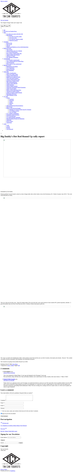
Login (4, 124)
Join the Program (10, 62)
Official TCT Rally (10, 56)
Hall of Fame (9, 107)
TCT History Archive (14, 110)
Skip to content (4, 1)
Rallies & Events (7, 48)
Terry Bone (15, 364)
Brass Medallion (10, 70)
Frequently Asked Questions (12, 114)
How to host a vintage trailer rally (14, 53)
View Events (9, 49)
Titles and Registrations (11, 82)
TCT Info (5, 96)
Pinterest (11, 103)
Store (4, 32)
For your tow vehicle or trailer (16, 39)
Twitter (11, 101)
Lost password (9, 129)
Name (2, 402)
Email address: (4, 437)
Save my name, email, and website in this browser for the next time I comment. (20, 411)
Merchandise (9, 35)
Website (2, 408)
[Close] (1, 133)
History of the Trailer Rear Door (13, 90)
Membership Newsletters (12, 66)
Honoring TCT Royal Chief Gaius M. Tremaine (20, 109)
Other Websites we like (11, 95)
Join (4, 30)
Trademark (8, 120)
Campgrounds (6, 58)
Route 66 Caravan (13, 40)
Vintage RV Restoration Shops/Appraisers (16, 87)
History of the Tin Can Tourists (13, 108)
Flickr (10, 104)
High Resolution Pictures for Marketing (15, 118)
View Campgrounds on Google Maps (14, 61)
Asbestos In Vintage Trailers (12, 91)
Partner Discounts (10, 69)
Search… (3, 442)
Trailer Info (6, 71)
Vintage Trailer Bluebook (12, 75)
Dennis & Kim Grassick (9, 379)
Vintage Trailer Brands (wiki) (13, 79)
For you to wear (13, 37)
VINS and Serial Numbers (12, 78)
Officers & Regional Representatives (14, 105)
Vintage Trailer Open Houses (13, 54)
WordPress (12, 470)
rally (19, 365)
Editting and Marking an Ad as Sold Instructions (17, 47)
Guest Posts (9, 122)
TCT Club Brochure (11, 116)
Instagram (11, 100)
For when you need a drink (15, 36)
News (9, 365)
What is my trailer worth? (12, 74)
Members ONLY (7, 65)
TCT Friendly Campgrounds (12, 60)
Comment (3, 400)
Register (8, 127)
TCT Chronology (10, 67)
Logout (8, 126)
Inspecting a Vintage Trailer (12, 81)
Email (2, 405)
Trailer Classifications (11, 73)
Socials (8, 97)
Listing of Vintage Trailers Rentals (14, 92)
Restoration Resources (11, 94)
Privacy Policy (9, 121)
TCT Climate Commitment (12, 113)
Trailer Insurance (10, 84)
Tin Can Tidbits (12, 112)
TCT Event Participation (12, 52)
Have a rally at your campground (13, 64)
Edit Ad (8, 45)
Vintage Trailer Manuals (11, 83)
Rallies (12, 365)
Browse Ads (9, 43)
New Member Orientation (12, 57)
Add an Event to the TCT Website (14, 51)
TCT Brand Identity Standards (13, 117)
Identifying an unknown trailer (13, 77)
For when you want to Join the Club (14, 34)
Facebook (11, 99)
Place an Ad (9, 44)
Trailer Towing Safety (11, 88)
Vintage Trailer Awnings (11, 86)
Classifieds (5, 41)
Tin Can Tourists (4, 20)
